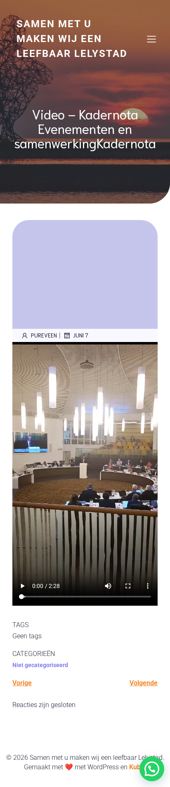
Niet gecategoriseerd (40, 665)
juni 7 (80, 335)
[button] (151, 769)
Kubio (137, 767)
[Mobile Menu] (151, 39)
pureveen (44, 335)
